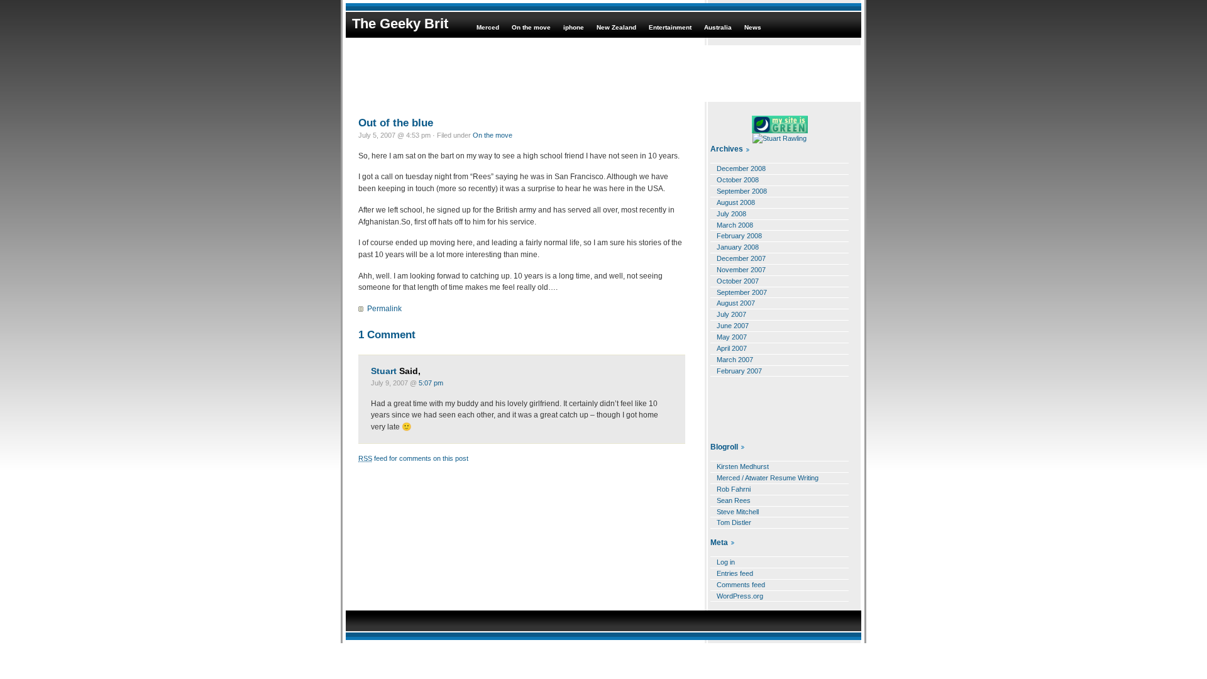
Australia (718, 27)
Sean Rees (734, 500)
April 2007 (732, 348)
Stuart (384, 371)
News (752, 27)
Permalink (384, 308)
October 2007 (738, 281)
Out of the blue (395, 122)
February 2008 (739, 236)
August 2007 (736, 303)
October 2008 (738, 180)
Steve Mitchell (738, 512)
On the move (531, 27)
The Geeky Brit (400, 23)
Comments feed (741, 584)
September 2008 (742, 191)
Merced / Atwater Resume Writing (767, 478)
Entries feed (735, 573)
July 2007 (731, 314)
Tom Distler (734, 522)
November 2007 (741, 269)
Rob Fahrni (734, 489)
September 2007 (742, 292)
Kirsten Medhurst (743, 466)
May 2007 (732, 337)
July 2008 (731, 214)
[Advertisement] (603, 73)
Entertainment (670, 27)
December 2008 (741, 168)
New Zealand (616, 27)
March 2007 (735, 359)
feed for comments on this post (413, 458)
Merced (488, 27)
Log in (726, 562)
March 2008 (735, 225)
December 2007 (741, 258)
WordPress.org (740, 596)
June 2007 (733, 325)
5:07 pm (431, 383)
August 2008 (736, 202)
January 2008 (738, 247)
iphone (573, 27)
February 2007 (739, 371)
